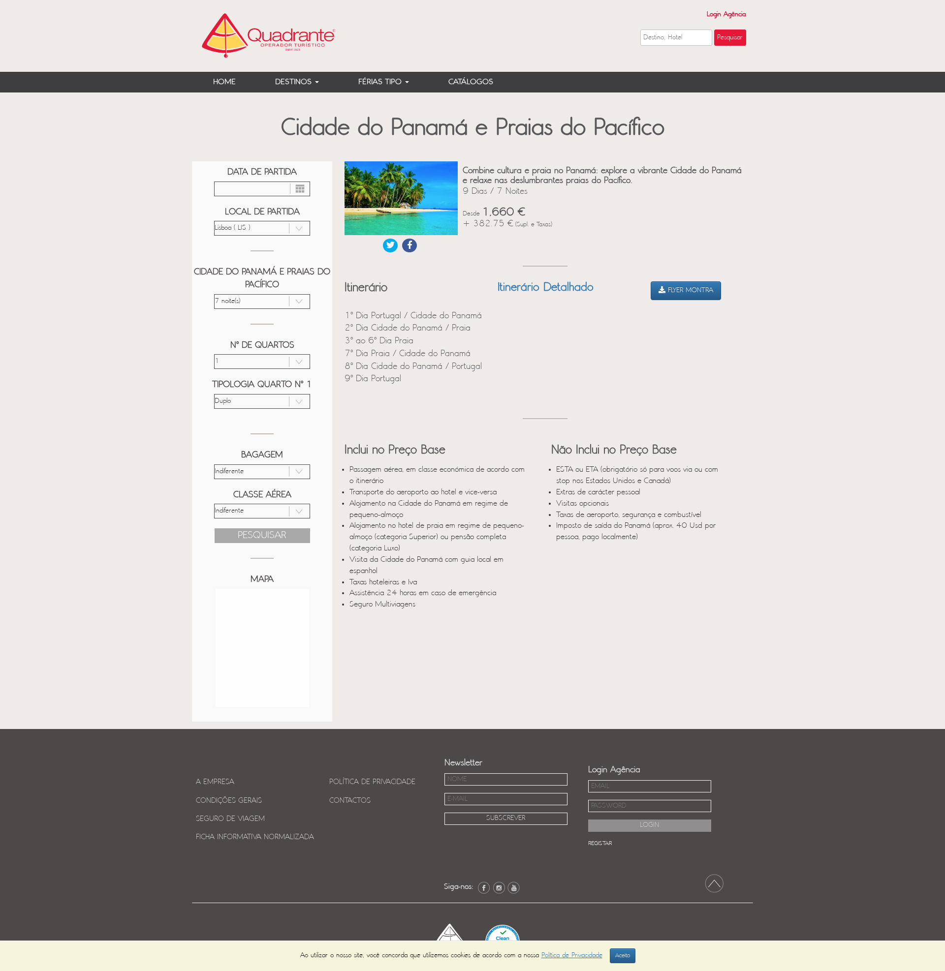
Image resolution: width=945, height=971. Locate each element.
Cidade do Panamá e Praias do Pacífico (262, 278)
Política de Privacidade (372, 782)
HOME (224, 82)
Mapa (262, 579)
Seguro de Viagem (230, 819)
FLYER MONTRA (689, 290)
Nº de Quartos (262, 345)
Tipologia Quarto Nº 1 (262, 385)
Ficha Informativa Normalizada (255, 837)
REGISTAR (600, 843)
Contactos (350, 801)
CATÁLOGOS (470, 82)
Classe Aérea (262, 495)
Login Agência (726, 14)
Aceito (622, 955)
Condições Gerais (229, 801)
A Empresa (215, 782)
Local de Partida (262, 212)
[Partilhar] (390, 245)
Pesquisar (262, 535)
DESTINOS (294, 82)
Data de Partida (262, 172)
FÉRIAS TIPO (381, 82)
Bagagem (262, 455)
